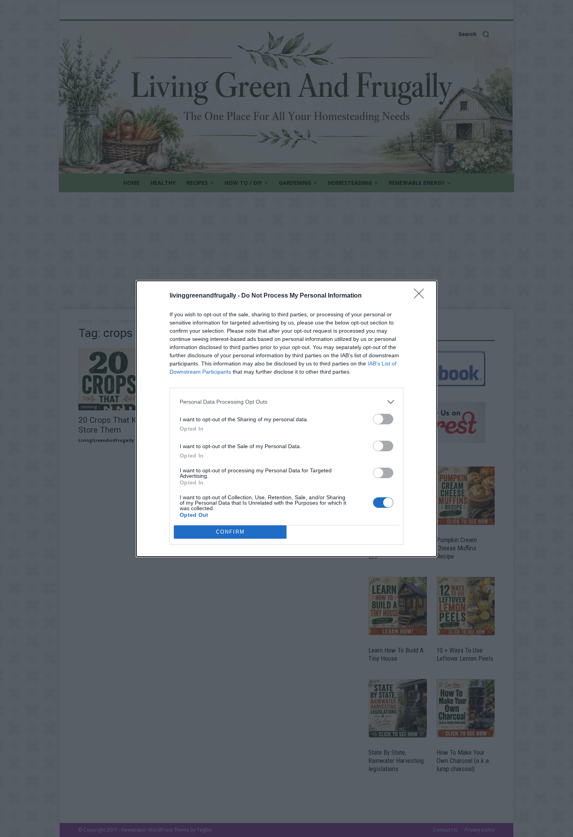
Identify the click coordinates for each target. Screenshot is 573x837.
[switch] (383, 419)
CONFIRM (230, 532)
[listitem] (286, 402)
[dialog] (286, 419)
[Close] (421, 296)
